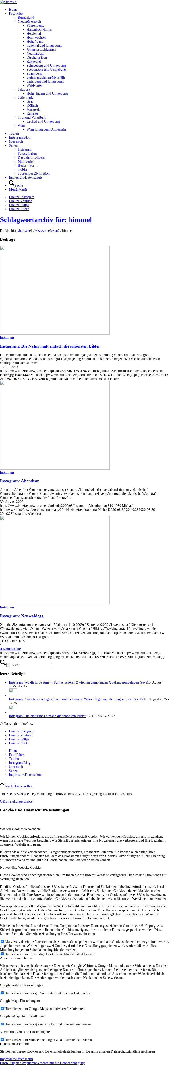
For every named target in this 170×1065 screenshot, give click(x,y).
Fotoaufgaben (27, 153)
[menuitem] (89, 10)
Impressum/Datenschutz (16, 1059)
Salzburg (24, 89)
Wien (21, 125)
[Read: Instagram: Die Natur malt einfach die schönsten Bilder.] (13, 712)
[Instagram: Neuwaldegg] (55, 603)
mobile (22, 169)
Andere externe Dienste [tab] (16, 958)
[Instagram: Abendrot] (55, 468)
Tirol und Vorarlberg (32, 117)
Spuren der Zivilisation (34, 173)
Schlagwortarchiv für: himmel (46, 220)
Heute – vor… (28, 165)
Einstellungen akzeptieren (18, 1063)
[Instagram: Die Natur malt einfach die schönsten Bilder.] (55, 333)
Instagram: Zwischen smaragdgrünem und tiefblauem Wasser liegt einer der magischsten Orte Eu (76, 699)
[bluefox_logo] (8, 2)
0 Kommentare (10, 649)
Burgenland (26, 17)
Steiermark (25, 97)
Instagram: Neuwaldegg (22, 616)
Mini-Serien (26, 161)
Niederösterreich (29, 21)
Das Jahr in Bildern (31, 157)
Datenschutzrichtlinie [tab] (14, 1044)
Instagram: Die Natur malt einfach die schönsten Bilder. (50, 346)
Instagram (24, 149)
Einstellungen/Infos (18, 801)
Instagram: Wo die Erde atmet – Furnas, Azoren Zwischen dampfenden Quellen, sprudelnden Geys (78, 682)
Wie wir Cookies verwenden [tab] (20, 829)
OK (2, 801)
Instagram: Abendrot (19, 481)
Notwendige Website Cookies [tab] (21, 867)
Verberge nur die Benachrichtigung (60, 1063)
